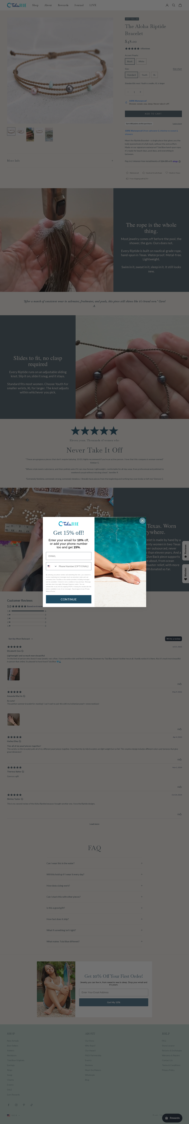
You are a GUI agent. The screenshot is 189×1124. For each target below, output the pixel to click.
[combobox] (51, 566)
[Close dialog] (142, 520)
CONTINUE (69, 599)
